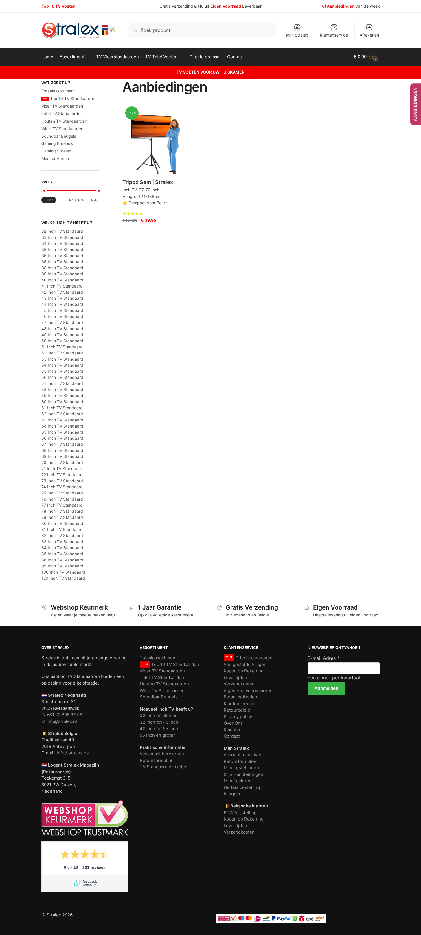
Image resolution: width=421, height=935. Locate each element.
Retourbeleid (237, 710)
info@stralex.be (73, 753)
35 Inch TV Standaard (62, 249)
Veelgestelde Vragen (245, 664)
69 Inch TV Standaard (62, 456)
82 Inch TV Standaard (62, 535)
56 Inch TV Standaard (62, 377)
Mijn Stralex (297, 34)
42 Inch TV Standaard (62, 292)
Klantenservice (334, 34)
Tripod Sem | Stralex (147, 182)
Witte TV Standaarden (62, 128)
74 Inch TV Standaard (62, 486)
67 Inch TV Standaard (62, 444)
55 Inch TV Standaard (62, 371)
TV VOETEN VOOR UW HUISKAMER (210, 72)
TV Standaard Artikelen (163, 767)
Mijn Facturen (238, 780)
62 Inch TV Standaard (62, 413)
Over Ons (233, 723)
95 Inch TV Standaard (62, 565)
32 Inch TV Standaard (62, 231)
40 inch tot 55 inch (159, 728)
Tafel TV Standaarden (62, 113)
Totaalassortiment (58, 90)
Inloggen (233, 793)
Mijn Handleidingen (243, 774)
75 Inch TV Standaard (62, 492)
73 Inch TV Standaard (62, 480)
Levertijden (235, 677)
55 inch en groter (157, 735)
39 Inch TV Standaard (62, 273)
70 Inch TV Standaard (62, 462)
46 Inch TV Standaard (62, 316)
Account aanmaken (243, 754)
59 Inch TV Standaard (62, 395)
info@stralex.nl (61, 721)
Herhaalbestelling (242, 787)
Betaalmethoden (240, 697)
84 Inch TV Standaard (62, 547)
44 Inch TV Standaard (62, 304)
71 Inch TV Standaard (61, 468)
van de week (353, 5)
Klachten (233, 729)
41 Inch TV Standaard (62, 285)
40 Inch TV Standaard (62, 279)
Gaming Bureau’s (57, 143)
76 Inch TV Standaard (62, 498)
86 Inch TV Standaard (62, 559)
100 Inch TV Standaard (63, 572)
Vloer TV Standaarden (62, 105)
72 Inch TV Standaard (62, 474)
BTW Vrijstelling (240, 812)
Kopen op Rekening (244, 671)
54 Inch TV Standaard (62, 365)
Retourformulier (156, 760)
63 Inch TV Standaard (62, 419)
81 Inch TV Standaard (62, 529)
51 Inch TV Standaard (62, 346)
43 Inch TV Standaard (62, 298)
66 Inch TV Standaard (62, 438)
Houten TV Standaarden (64, 121)
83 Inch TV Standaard (62, 541)
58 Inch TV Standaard (62, 389)
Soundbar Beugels (58, 136)
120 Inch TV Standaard (63, 578)
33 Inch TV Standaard (62, 237)
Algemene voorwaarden (248, 690)
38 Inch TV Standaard (62, 267)
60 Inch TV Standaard (62, 401)
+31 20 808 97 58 (64, 714)
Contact (232, 736)
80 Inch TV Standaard (62, 523)
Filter (49, 200)
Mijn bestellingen (241, 767)
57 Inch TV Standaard (62, 383)
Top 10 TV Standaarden (69, 98)
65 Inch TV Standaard (62, 432)
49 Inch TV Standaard (62, 334)
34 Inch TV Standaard (62, 243)
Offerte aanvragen (253, 658)
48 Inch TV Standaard (62, 328)
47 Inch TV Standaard (62, 322)
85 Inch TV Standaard (62, 553)
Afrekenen (369, 34)
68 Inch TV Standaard (62, 450)
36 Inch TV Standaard (62, 255)
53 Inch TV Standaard (62, 358)
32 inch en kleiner (158, 715)
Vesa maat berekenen (162, 753)
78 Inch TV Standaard (62, 511)
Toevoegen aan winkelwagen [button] (151, 231)
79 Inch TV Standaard (62, 517)
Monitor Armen (55, 158)
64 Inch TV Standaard (62, 425)
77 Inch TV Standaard (62, 505)
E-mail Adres (323, 658)
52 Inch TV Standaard (62, 352)
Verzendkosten (239, 684)
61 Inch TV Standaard (62, 407)
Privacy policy (238, 716)
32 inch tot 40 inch (159, 722)
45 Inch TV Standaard (62, 310)
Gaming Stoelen (56, 150)
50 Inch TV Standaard (62, 340)
